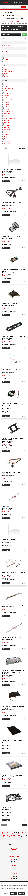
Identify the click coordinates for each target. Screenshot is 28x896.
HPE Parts (3, 835)
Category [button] (4, 65)
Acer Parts (21, 832)
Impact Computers (6, 832)
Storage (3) (6, 76)
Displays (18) (6, 69)
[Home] (6, 2)
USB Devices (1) (7, 141)
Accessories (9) (7, 67)
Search (24, 7)
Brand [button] (3, 55)
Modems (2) (6, 122)
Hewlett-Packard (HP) (8, 12)
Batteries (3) (6, 84)
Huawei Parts (13, 835)
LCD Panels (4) (7, 116)
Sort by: (4, 148)
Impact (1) (6, 59)
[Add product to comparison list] (22, 181)
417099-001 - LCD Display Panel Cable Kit (13, 572)
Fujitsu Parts (11, 833)
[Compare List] (19, 2)
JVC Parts (18, 835)
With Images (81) (7, 45)
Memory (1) (6, 120)
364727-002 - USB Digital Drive (10, 304)
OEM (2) (5, 61)
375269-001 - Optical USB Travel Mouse (13, 169)
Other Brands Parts (10, 836)
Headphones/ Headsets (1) (9, 108)
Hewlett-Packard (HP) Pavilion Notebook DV (12, 17)
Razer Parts (17, 836)
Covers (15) (6, 102)
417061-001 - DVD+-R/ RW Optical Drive (13, 775)
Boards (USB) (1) (7, 93)
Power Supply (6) (7, 75)
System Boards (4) (8, 139)
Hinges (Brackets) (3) (8, 111)
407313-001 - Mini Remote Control (11, 237)
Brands (14, 867)
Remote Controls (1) (8, 132)
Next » (24, 825)
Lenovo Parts (23, 835)
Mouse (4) (6, 124)
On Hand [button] (4, 48)
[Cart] (22, 2)
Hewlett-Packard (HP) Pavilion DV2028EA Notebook (13, 21)
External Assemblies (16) (9, 71)
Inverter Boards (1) (8, 113)
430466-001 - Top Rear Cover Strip (11, 638)
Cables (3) (6, 97)
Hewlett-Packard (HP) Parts (20, 833)
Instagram (18, 876)
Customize (5, 893)
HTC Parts (8, 835)
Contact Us (14, 859)
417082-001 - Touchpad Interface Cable (13, 506)
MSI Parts (4, 836)
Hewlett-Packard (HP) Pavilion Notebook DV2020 (13, 20)
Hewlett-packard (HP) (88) (9, 58)
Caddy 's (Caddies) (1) (8, 99)
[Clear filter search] (25, 38)
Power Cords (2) (7, 127)
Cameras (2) (6, 100)
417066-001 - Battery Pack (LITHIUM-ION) (13, 336)
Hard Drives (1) (7, 104)
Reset (24, 34)
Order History (14, 853)
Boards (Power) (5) (8, 92)
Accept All (21, 893)
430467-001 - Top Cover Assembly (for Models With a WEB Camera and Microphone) (13, 672)
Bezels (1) (6, 86)
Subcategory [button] (5, 80)
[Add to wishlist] (25, 180)
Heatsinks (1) (6, 109)
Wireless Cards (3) (8, 143)
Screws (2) (6, 136)
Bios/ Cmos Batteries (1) (9, 88)
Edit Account (14, 851)
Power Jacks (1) (7, 129)
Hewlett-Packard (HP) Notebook (9, 13)
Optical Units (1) (7, 125)
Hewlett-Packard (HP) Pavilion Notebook (11, 15)
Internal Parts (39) (7, 73)
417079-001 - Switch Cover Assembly (12, 605)
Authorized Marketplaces (14, 844)
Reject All (13, 893)
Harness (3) (6, 106)
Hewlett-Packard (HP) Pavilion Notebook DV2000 (13, 18)
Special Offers (14, 869)
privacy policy (21, 890)
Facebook (19, 878)
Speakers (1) (6, 138)
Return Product (14, 861)
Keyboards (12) (7, 115)
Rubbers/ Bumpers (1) (8, 134)
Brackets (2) (6, 95)
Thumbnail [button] (4, 42)
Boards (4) (6, 90)
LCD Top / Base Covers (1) (9, 118)
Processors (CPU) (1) (8, 131)
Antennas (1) (6, 83)
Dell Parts (7, 833)
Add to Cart (7, 180)
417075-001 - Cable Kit (8, 539)
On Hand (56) (6, 51)
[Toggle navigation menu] (26, 2)
